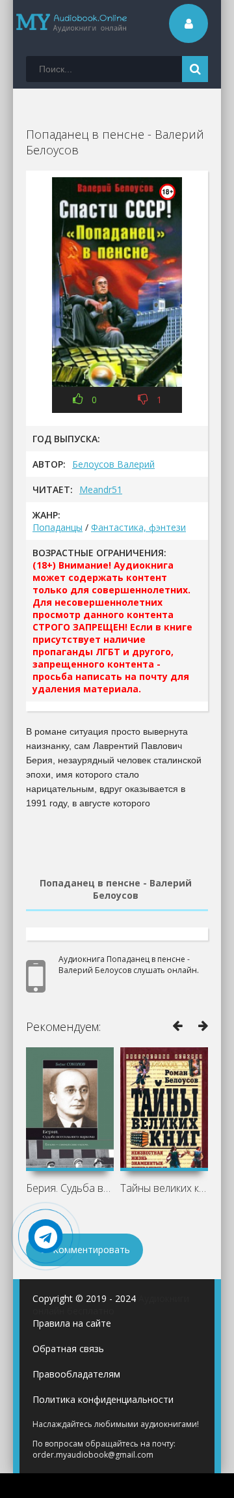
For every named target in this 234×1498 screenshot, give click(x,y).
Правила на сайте (71, 1323)
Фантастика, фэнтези (138, 527)
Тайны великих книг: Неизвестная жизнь (164, 1188)
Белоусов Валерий (113, 464)
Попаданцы (57, 527)
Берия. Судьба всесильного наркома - (70, 1188)
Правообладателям (76, 1374)
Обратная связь (68, 1348)
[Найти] (195, 69)
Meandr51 (100, 489)
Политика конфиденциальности (103, 1399)
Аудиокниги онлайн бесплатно (110, 1304)
